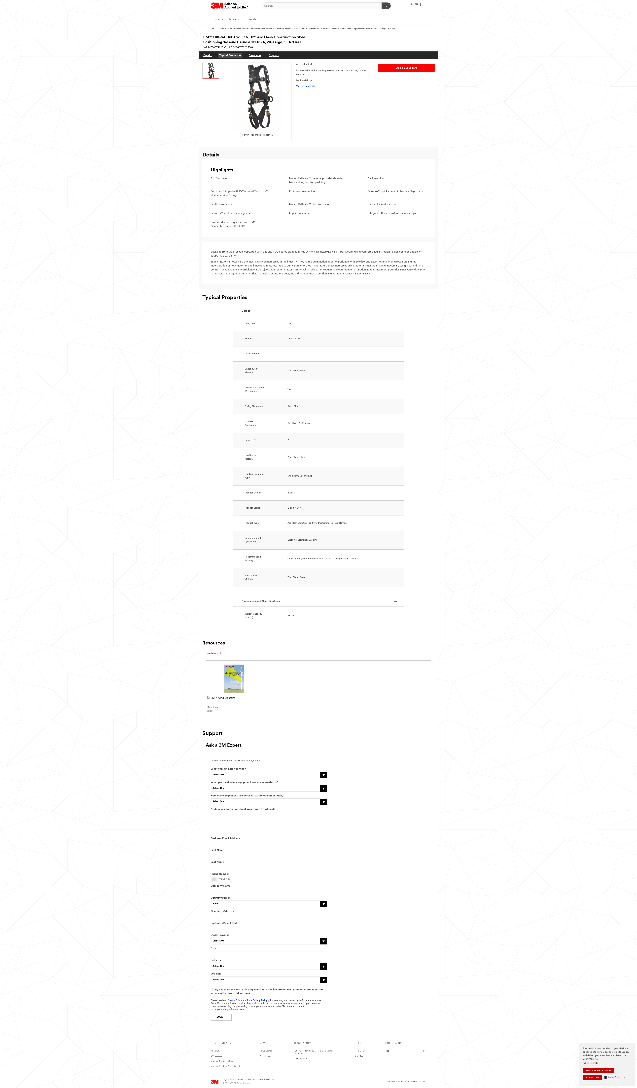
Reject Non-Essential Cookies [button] (598, 1071)
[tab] (213, 653)
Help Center (360, 1051)
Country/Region (220, 898)
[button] (615, 1077)
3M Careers (216, 1056)
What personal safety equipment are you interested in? (244, 782)
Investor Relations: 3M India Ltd (225, 1066)
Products (217, 19)
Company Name (221, 886)
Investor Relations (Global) (223, 1061)
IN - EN (414, 4)
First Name (217, 850)
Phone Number (220, 874)
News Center (265, 1051)
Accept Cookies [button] (593, 1078)
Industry (216, 960)
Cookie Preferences (265, 1080)
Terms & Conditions (246, 1080)
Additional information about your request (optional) (243, 809)
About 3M (215, 1051)
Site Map (359, 1056)
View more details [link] (305, 86)
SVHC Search (300, 1059)
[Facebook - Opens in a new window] (423, 1051)
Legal (225, 1080)
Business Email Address (225, 838)
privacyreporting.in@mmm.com (227, 1009)
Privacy (233, 1080)
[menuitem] (207, 55)
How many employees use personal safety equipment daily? (247, 795)
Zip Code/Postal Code (224, 923)
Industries (235, 19)
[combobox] (214, 879)
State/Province (220, 935)
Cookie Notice (591, 1063)
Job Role (216, 974)
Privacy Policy (234, 1000)
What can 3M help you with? (228, 769)
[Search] (386, 5)
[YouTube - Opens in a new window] (387, 1051)
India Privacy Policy (257, 1000)
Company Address (222, 911)
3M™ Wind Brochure (223, 698)
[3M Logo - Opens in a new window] (230, 5)
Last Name (217, 862)
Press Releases (266, 1056)
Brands (252, 19)
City (213, 948)
